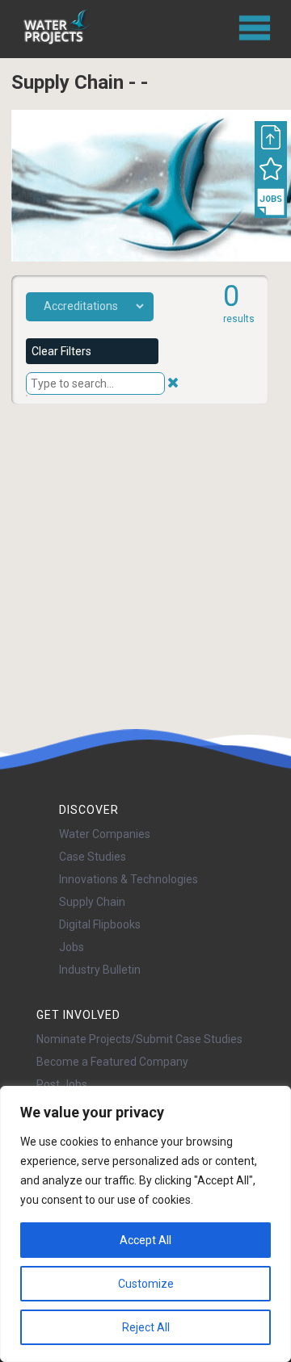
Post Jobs (61, 1084)
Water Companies (104, 834)
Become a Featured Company (112, 1061)
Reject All (146, 1327)
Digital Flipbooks (100, 924)
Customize (146, 1283)
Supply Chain (92, 901)
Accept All (145, 1240)
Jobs (71, 947)
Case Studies (92, 856)
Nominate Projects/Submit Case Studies (139, 1039)
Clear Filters (61, 351)
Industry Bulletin (100, 969)
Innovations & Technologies (128, 879)
